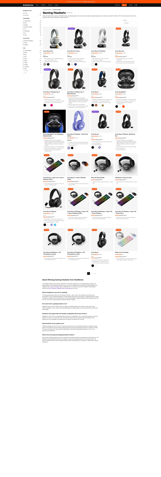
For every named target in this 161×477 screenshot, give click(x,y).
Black (25, 52)
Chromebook (27, 21)
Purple (25, 62)
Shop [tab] (37, 5)
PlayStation (27, 31)
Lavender (26, 66)
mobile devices (69, 288)
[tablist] (44, 5)
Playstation (53, 288)
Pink (25, 56)
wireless (57, 286)
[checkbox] (23, 13)
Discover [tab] (50, 5)
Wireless (26, 44)
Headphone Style (27, 10)
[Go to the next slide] (123, 1)
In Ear (25, 13)
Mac (25, 23)
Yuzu (25, 72)
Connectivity (26, 38)
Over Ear (26, 15)
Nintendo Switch (28, 27)
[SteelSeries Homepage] (29, 5)
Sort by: (125, 20)
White (25, 60)
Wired (25, 42)
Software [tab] (43, 5)
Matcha (26, 70)
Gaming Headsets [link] (57, 9)
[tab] (117, 5)
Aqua (25, 68)
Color (24, 48)
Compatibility (26, 18)
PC (25, 29)
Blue (25, 54)
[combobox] (130, 23)
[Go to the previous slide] (37, 1)
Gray (25, 58)
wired (51, 286)
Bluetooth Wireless (28, 40)
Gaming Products (47, 9)
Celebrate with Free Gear (89, 1)
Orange (26, 64)
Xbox (25, 35)
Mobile (26, 25)
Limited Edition (27, 50)
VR (25, 33)
